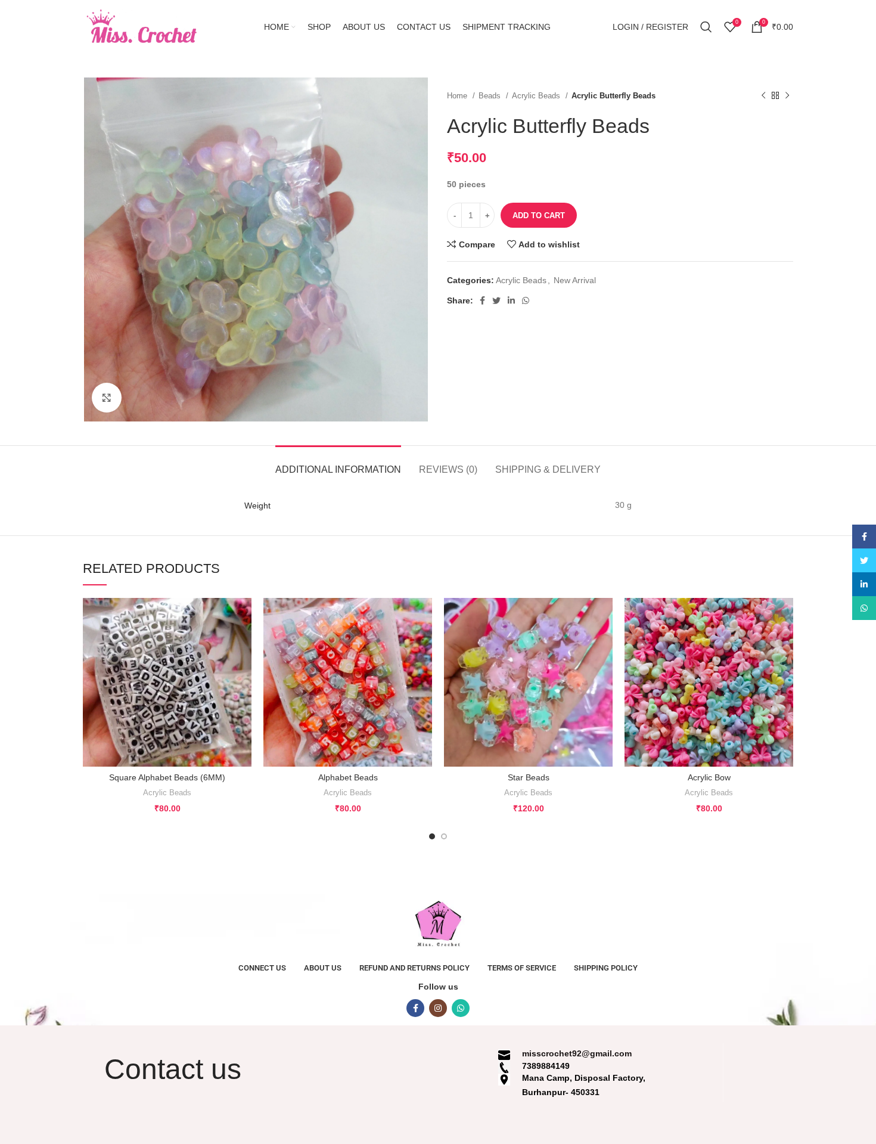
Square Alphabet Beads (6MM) (167, 777)
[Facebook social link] (482, 300)
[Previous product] (763, 96)
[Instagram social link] (438, 1008)
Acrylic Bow (709, 777)
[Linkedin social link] (511, 300)
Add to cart (538, 215)
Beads (491, 95)
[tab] (338, 463)
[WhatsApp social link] (525, 300)
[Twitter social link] (496, 300)
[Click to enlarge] (107, 398)
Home (458, 95)
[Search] (706, 27)
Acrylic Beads (537, 95)
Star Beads (528, 777)
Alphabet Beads (348, 777)
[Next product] (787, 96)
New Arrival (575, 280)
